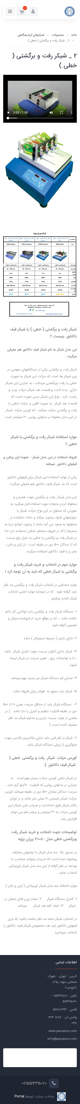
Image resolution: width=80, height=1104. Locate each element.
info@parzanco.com (62, 1038)
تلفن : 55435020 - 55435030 (64, 998)
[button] (33, 11)
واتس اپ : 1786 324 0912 (62, 1020)
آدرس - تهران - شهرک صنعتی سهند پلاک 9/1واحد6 (62, 982)
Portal (19, 1097)
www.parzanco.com (62, 1031)
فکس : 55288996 (65, 1009)
